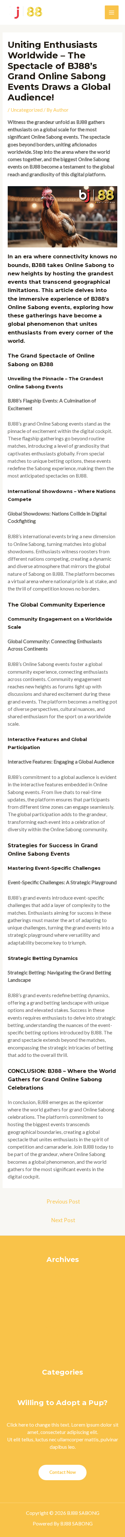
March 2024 (62, 1297)
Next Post (63, 1220)
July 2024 (62, 1267)
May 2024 (63, 1282)
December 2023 (62, 1320)
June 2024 (63, 1275)
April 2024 (62, 1290)
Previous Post (63, 1201)
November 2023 (62, 1327)
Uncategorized (27, 110)
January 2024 (62, 1312)
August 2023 (62, 1349)
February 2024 (62, 1305)
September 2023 (62, 1342)
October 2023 (62, 1335)
